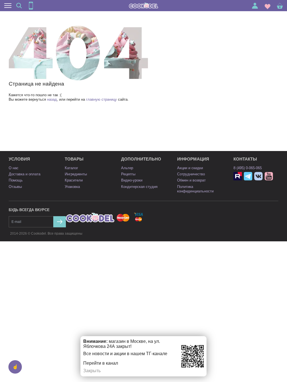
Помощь (16, 180)
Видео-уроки (131, 180)
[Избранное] (267, 6)
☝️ (15, 366)
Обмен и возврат (191, 180)
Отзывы (15, 187)
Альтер (127, 168)
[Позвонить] (31, 5)
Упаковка (72, 187)
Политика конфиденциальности (195, 189)
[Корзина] (280, 6)
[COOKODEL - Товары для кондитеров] (143, 5)
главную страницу (101, 99)
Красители (74, 180)
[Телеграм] (248, 176)
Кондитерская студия (139, 187)
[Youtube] (269, 176)
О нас (13, 168)
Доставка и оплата (24, 174)
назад (52, 99)
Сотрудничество (191, 174)
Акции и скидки (190, 168)
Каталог (71, 168)
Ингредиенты (76, 174)
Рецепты (128, 174)
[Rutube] (237, 176)
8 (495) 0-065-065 (247, 168)
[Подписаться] (59, 221)
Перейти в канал (100, 363)
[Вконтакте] (258, 176)
